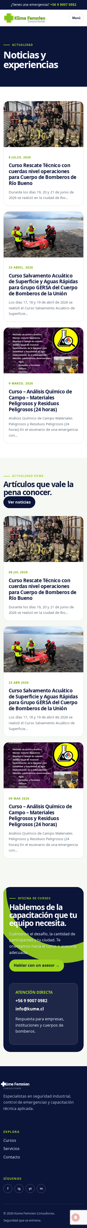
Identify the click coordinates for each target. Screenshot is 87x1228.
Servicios (11, 1148)
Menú (76, 18)
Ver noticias (19, 502)
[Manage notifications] (76, 1217)
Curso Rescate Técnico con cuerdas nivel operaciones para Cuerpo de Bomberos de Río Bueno (42, 174)
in (41, 1188)
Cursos (9, 1140)
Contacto (11, 1157)
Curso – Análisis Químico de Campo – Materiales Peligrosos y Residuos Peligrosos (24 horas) (40, 400)
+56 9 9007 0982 (63, 4)
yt (30, 1188)
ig (19, 1188)
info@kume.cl (29, 1009)
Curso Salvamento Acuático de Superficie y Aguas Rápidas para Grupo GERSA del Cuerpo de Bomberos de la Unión (43, 284)
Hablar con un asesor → (36, 965)
